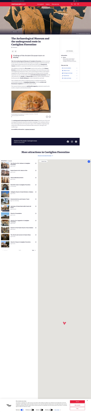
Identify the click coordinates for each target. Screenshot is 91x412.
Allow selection (77, 405)
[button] (64, 323)
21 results (10, 160)
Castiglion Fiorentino (29, 82)
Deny (77, 408)
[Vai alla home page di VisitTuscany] (18, 4)
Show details (57, 409)
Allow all (77, 401)
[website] (76, 142)
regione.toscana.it (30, 129)
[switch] (32, 410)
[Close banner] (87, 400)
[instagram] (72, 142)
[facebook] (68, 142)
